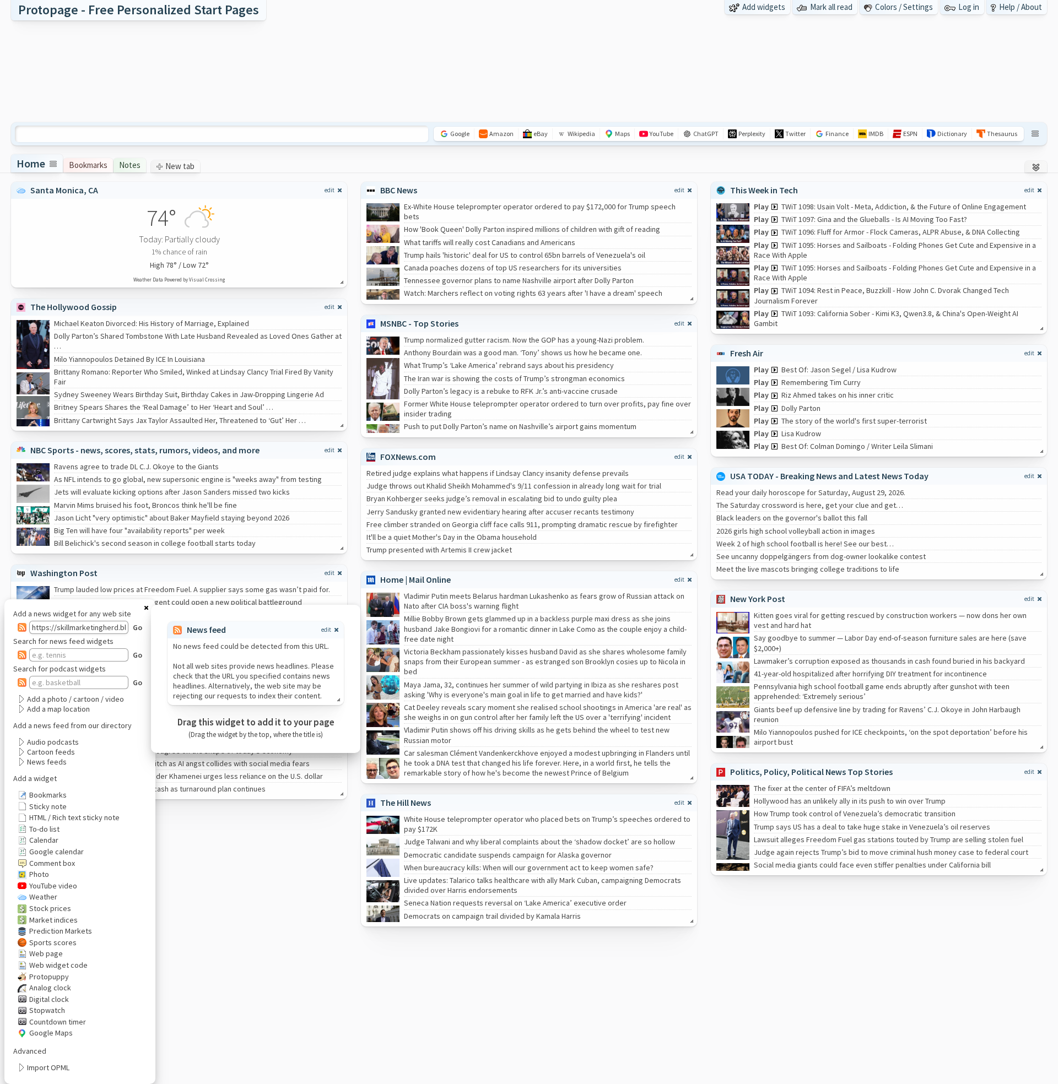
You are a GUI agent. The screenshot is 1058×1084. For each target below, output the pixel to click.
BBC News (398, 190)
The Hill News (405, 802)
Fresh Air (746, 353)
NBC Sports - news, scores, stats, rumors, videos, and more (145, 450)
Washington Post (64, 572)
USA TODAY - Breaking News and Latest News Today (829, 475)
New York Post (757, 598)
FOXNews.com (408, 456)
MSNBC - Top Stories (419, 323)
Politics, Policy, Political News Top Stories (811, 771)
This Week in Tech (764, 190)
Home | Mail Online (415, 579)
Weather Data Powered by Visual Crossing (179, 280)
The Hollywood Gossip (73, 306)
